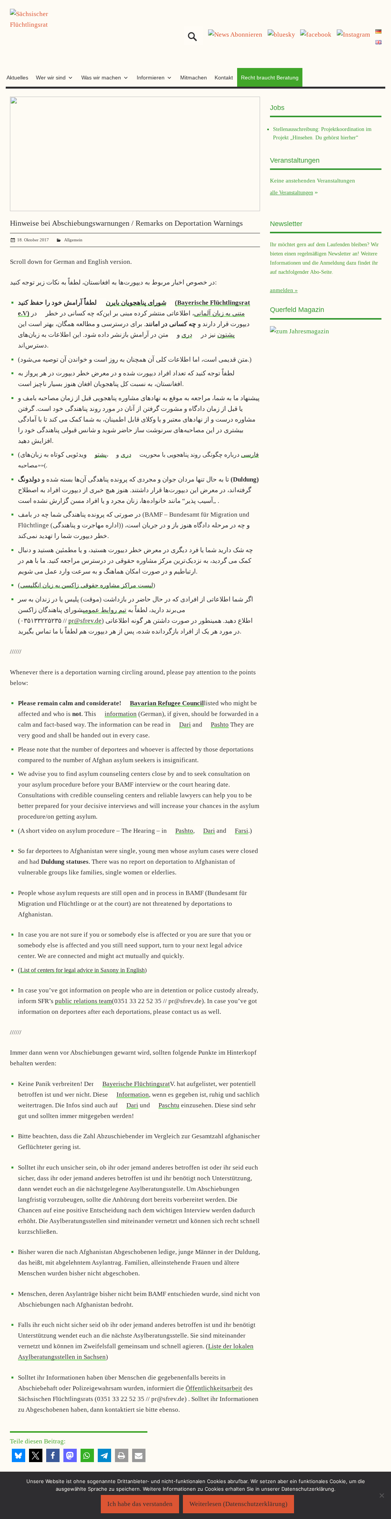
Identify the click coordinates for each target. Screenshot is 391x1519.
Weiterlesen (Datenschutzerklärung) (238, 1504)
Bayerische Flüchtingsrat (136, 1084)
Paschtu (168, 1105)
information (121, 713)
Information (132, 1094)
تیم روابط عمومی (104, 610)
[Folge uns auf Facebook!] (315, 34)
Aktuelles (17, 77)
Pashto (220, 724)
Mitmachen (193, 77)
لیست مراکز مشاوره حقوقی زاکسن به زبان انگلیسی (86, 585)
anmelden (281, 290)
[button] (18, 1455)
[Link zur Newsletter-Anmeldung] (235, 34)
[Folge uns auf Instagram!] (353, 34)
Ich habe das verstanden (140, 1504)
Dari (185, 724)
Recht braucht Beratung (270, 77)
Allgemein (73, 240)
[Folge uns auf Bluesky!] (281, 34)
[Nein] (381, 1495)
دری (186, 334)
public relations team (83, 1001)
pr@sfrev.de (85, 620)
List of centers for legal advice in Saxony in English (82, 970)
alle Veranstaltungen (291, 192)
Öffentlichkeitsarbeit (214, 1388)
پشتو (101, 454)
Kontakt (224, 77)
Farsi (241, 830)
